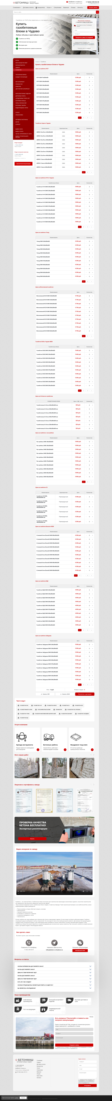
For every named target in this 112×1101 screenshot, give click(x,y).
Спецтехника (57, 7)
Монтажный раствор (21, 62)
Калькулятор (41, 7)
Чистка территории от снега (24, 133)
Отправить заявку (74, 1045)
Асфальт (18, 124)
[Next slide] (93, 784)
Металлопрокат (20, 81)
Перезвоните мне (80, 950)
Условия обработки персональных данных (49, 1098)
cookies (16, 1097)
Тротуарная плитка (21, 74)
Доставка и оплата (28, 7)
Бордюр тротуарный (21, 77)
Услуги (49, 7)
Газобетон (18, 70)
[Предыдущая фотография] (91, 754)
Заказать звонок (93, 7)
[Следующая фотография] (93, 754)
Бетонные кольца (21, 100)
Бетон (17, 60)
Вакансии (66, 7)
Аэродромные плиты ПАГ (23, 98)
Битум (17, 122)
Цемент (18, 67)
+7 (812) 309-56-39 (92, 2)
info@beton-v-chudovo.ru (75, 1)
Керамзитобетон (20, 65)
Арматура (18, 86)
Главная (38, 61)
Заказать (32, 838)
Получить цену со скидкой (84, 37)
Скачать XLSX (66, 694)
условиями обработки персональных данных (83, 44)
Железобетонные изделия (23, 93)
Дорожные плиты (21, 96)
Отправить (87, 1085)
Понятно (23, 1097)
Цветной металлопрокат (23, 88)
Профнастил (19, 84)
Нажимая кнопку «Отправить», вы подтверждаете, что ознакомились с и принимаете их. (83, 44)
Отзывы (73, 7)
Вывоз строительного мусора (22, 137)
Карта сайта (39, 1075)
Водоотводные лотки (22, 107)
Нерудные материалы (22, 119)
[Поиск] (97, 12)
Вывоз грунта (19, 131)
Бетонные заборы (21, 105)
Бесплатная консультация (23, 163)
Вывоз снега (19, 129)
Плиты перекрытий (21, 103)
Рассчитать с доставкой (84, 694)
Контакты (80, 7)
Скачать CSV (46, 694)
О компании (16, 7)
